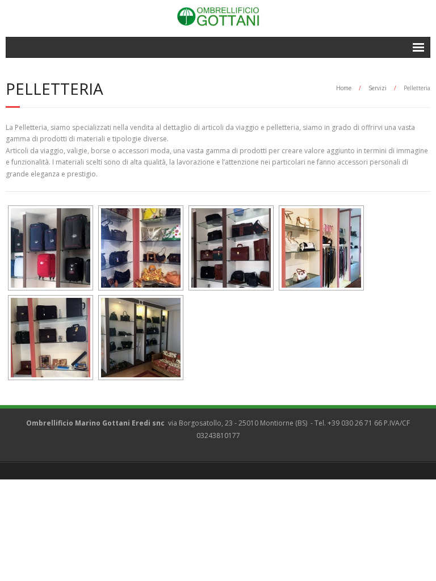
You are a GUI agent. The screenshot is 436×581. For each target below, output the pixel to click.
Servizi (377, 88)
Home (343, 88)
